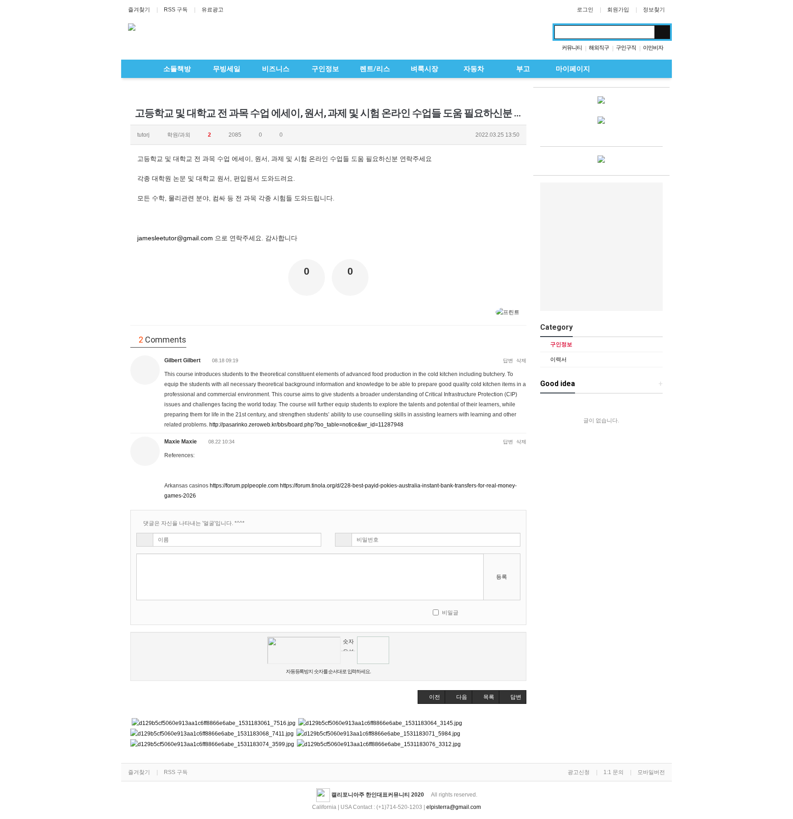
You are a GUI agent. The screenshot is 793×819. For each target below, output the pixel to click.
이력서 (558, 359)
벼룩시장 (423, 69)
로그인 (585, 9)
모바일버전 (651, 772)
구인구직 (626, 47)
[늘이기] (506, 612)
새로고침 (348, 658)
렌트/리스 (374, 69)
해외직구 (599, 47)
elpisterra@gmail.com (453, 807)
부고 (522, 69)
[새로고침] (493, 612)
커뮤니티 (572, 47)
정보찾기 (654, 9)
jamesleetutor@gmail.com (175, 238)
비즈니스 (275, 69)
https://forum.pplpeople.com (244, 485)
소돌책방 (176, 69)
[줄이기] (517, 612)
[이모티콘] (468, 612)
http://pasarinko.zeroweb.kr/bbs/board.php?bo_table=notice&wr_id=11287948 (306, 424)
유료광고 (212, 9)
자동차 (473, 69)
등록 (501, 577)
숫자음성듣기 (348, 644)
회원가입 (618, 9)
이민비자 (653, 47)
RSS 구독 (176, 9)
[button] (431, 697)
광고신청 (579, 772)
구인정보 (324, 69)
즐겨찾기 (139, 9)
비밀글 (450, 612)
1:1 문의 (613, 772)
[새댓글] (481, 612)
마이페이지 (572, 69)
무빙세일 (225, 69)
